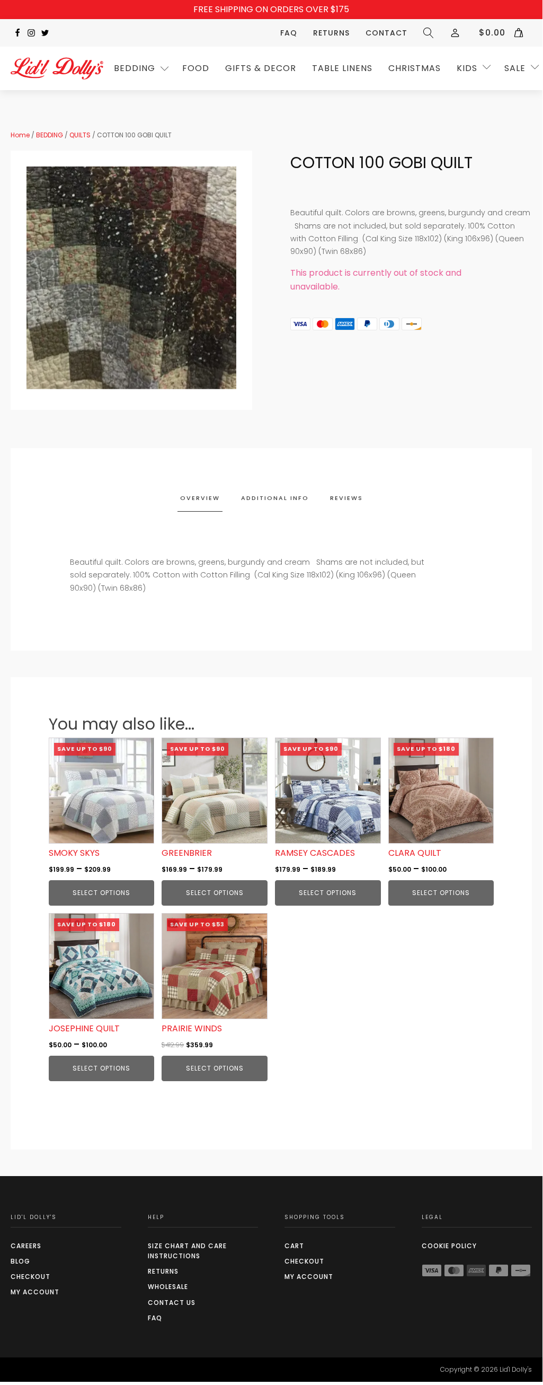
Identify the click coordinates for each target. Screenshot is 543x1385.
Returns (331, 33)
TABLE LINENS (342, 68)
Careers (26, 1245)
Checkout (30, 1276)
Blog (20, 1261)
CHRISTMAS (414, 68)
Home (20, 134)
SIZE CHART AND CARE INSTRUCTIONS (187, 1250)
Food (195, 68)
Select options (101, 892)
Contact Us (171, 1302)
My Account (35, 1291)
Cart (294, 1245)
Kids (467, 68)
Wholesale (168, 1286)
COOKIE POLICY (449, 1245)
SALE (515, 68)
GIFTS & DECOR (260, 68)
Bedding (134, 68)
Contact (386, 33)
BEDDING (49, 134)
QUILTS (80, 134)
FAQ (288, 33)
